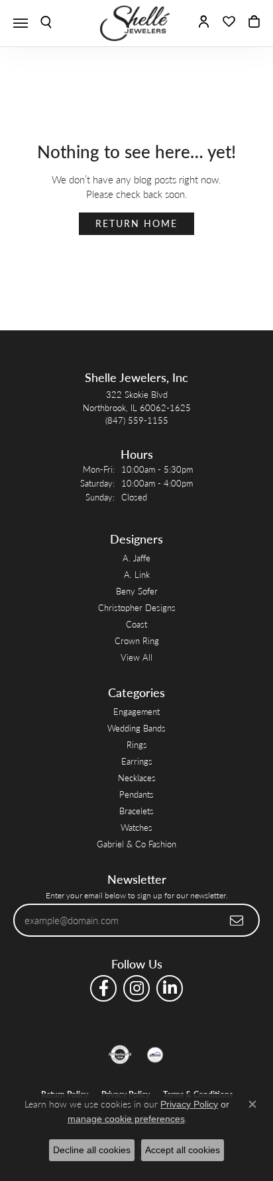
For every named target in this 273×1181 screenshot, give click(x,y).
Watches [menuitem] (136, 827)
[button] (46, 23)
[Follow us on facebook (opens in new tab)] (103, 988)
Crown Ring (137, 640)
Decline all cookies (92, 1150)
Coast (136, 624)
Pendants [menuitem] (136, 794)
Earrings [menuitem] (136, 761)
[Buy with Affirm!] (155, 1054)
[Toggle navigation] (20, 23)
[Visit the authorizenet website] (120, 1054)
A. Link (137, 574)
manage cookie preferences (126, 1118)
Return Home (136, 223)
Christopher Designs (137, 607)
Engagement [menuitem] (136, 711)
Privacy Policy (189, 1104)
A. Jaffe (136, 557)
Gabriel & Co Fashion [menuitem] (136, 843)
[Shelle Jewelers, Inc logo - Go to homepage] (136, 23)
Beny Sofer (137, 591)
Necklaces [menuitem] (137, 777)
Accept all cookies (182, 1150)
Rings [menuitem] (137, 744)
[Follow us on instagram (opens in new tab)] (136, 988)
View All (136, 657)
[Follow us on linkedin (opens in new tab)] (169, 988)
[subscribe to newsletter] (237, 920)
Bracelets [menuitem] (136, 810)
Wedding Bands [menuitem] (136, 728)
